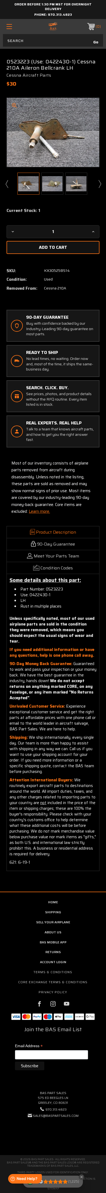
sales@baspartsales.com (56, 1115)
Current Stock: (23, 211)
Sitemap (53, 1188)
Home (53, 902)
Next (99, 184)
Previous (6, 184)
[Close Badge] (81, 1177)
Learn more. (39, 511)
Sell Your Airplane (53, 922)
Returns (53, 952)
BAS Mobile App (53, 942)
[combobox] (53, 40)
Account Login (53, 962)
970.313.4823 (60, 14)
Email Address (29, 1046)
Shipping (53, 912)
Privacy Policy (53, 992)
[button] (53, 1132)
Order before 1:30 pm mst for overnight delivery (53, 6)
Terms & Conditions (52, 972)
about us (53, 932)
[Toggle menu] (16, 26)
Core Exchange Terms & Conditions (53, 982)
